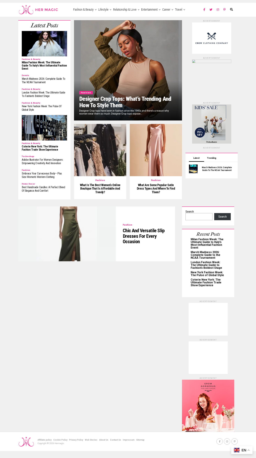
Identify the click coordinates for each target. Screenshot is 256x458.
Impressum (128, 440)
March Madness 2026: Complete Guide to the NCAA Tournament (205, 254)
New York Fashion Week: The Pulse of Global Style (207, 274)
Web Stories (91, 440)
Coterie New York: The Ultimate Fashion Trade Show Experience (206, 282)
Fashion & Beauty (83, 9)
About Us (103, 440)
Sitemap (140, 440)
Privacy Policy (76, 440)
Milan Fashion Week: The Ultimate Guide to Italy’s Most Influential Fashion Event (207, 243)
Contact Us (115, 440)
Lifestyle (103, 9)
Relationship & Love (125, 9)
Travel (178, 9)
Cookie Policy (60, 440)
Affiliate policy (44, 440)
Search (189, 211)
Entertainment (149, 9)
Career (166, 9)
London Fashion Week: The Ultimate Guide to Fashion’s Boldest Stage (206, 265)
